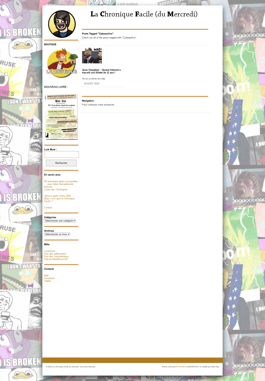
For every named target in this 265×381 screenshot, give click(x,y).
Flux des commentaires (56, 256)
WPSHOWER (180, 367)
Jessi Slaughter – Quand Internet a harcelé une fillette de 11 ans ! (101, 71)
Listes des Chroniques (55, 189)
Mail (46, 275)
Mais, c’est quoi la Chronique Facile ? (59, 200)
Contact (48, 207)
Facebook (49, 278)
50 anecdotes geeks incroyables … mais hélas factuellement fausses (61, 184)
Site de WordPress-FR (56, 259)
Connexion (49, 251)
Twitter (47, 281)
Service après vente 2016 (57, 195)
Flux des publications (55, 253)
